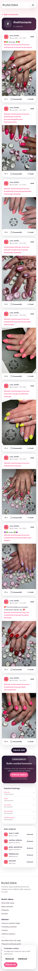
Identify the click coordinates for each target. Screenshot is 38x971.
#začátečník (8, 47)
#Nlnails (7, 45)
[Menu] (33, 5)
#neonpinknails (10, 690)
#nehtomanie (16, 45)
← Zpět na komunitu (10, 14)
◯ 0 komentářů (16, 99)
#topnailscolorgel (11, 394)
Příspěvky (5, 910)
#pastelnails (26, 191)
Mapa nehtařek (7, 906)
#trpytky (17, 194)
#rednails (25, 615)
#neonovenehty (10, 122)
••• (32, 36)
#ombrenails (26, 538)
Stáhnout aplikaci (19, 775)
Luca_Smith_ (15, 35)
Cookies (4, 930)
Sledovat (30, 834)
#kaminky (17, 252)
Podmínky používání (9, 927)
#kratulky (8, 618)
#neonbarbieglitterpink (13, 119)
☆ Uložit (30, 99)
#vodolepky (8, 252)
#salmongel (8, 194)
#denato (7, 250)
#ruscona (25, 45)
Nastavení (9, 959)
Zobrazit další (19, 750)
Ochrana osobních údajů (10, 923)
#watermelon (26, 47)
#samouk (17, 47)
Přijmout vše (10, 965)
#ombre (7, 540)
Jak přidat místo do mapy (11, 940)
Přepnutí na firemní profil (11, 944)
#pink (23, 687)
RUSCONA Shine (7, 903)
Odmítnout (22, 959)
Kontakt (4, 914)
